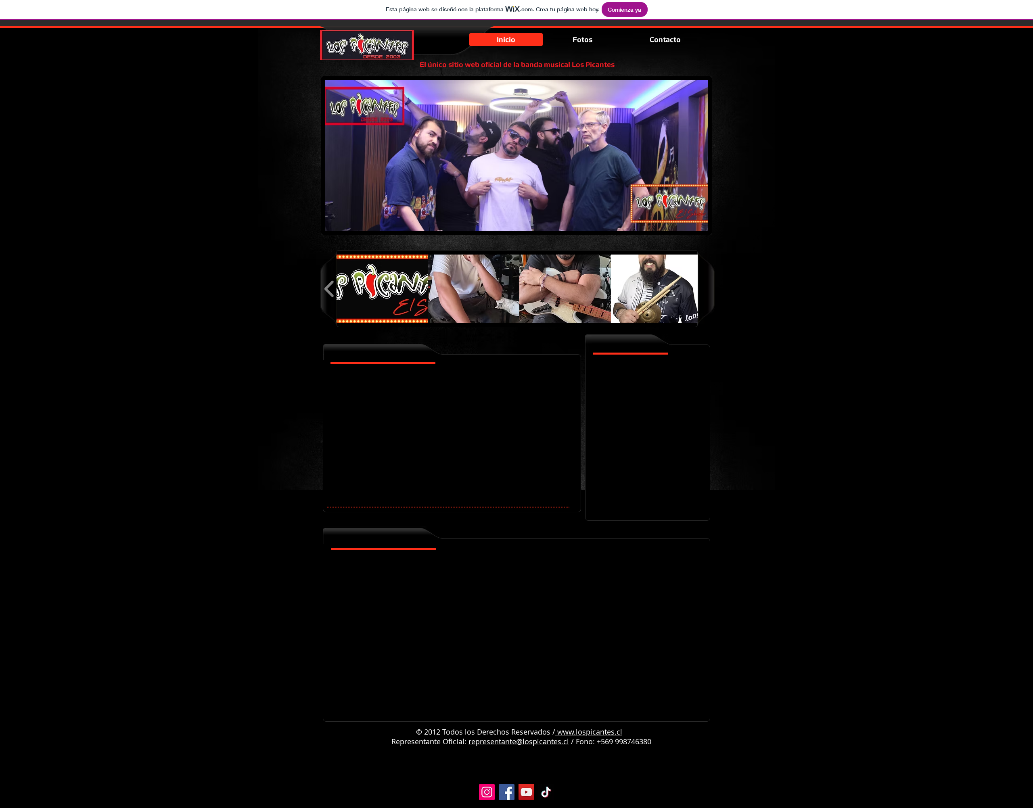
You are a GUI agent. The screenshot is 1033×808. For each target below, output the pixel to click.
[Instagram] (487, 792)
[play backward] (329, 288)
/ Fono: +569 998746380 (610, 741)
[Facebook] (506, 792)
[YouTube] (526, 792)
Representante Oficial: (429, 741)
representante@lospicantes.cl (518, 741)
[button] (382, 289)
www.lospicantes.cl (589, 732)
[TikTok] (546, 792)
